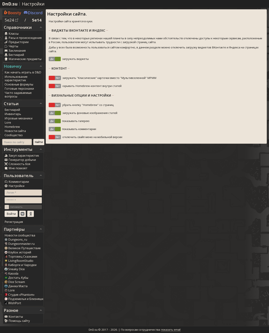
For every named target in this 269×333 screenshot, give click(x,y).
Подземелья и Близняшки (26, 299)
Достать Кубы (18, 278)
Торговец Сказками (22, 256)
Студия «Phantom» (21, 295)
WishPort (14, 303)
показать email (170, 329)
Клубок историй (19, 252)
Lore (11, 290)
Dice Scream (16, 282)
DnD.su (10, 4)
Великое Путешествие (24, 248)
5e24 (10, 20)
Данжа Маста (17, 286)
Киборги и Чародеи (22, 265)
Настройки (33, 4)
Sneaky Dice (16, 269)
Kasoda (13, 273)
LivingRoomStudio (20, 261)
